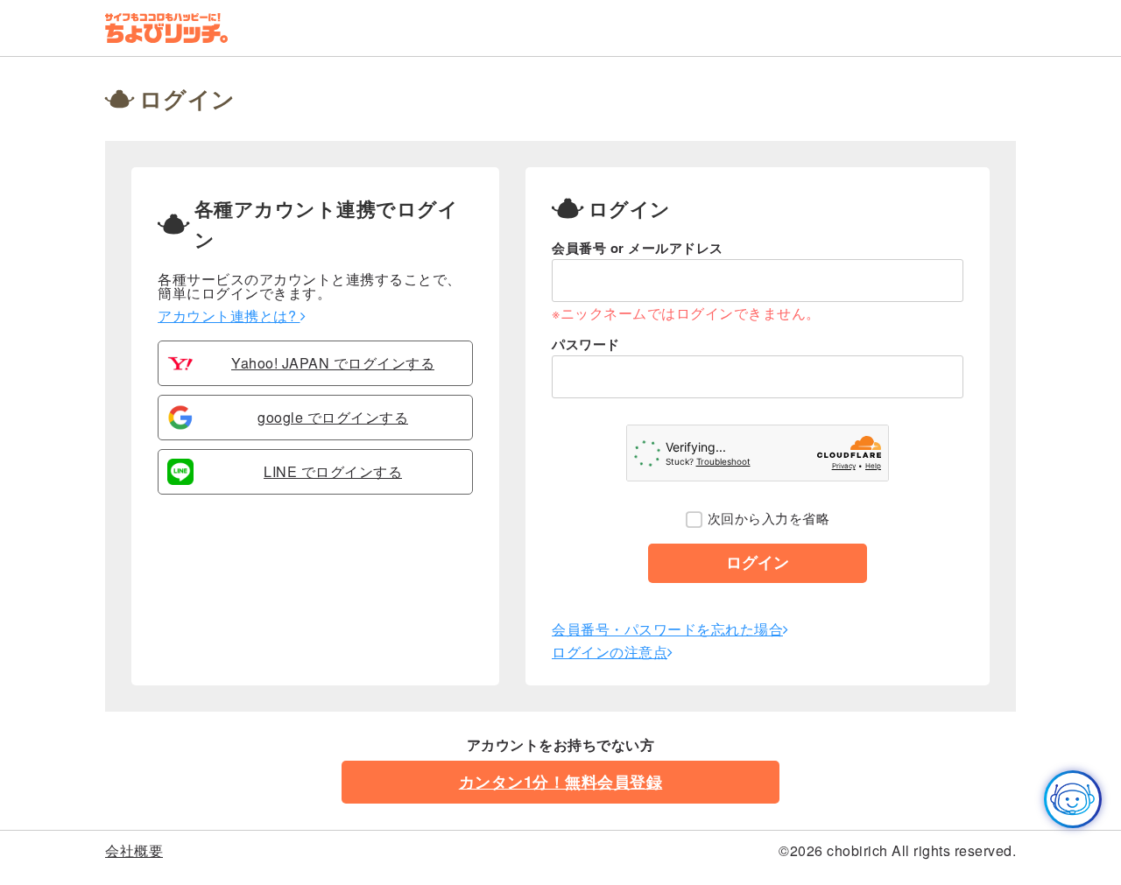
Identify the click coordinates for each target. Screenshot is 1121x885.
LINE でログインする (333, 472)
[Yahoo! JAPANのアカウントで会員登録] (180, 371)
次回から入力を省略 (768, 518)
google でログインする (332, 418)
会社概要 (134, 850)
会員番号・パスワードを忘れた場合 (667, 629)
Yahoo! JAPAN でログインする (332, 363)
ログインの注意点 (609, 652)
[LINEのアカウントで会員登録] (180, 479)
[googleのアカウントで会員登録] (180, 425)
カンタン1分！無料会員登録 (561, 781)
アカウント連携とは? (229, 316)
